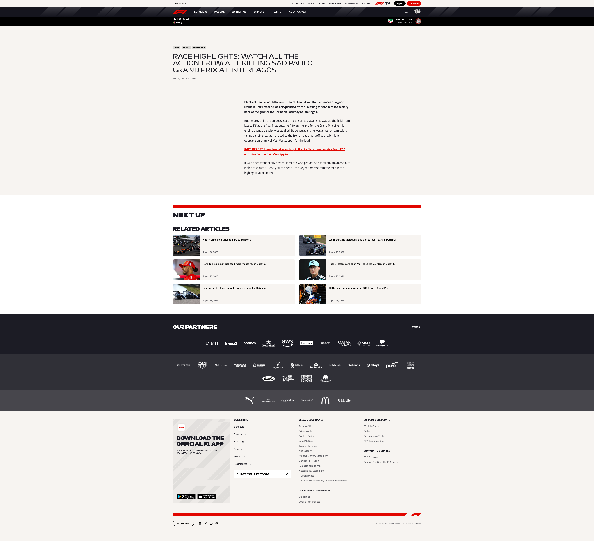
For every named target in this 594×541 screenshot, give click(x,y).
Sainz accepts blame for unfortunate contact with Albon (234, 288)
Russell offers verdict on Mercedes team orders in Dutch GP (362, 264)
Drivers (259, 11)
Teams (276, 11)
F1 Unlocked (297, 11)
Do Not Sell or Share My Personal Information (323, 481)
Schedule (200, 11)
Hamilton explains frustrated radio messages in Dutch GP (235, 264)
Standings (239, 11)
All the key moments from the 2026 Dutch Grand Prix (359, 288)
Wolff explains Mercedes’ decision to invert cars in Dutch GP (362, 240)
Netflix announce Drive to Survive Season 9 (227, 240)
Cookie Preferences (309, 502)
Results (219, 11)
